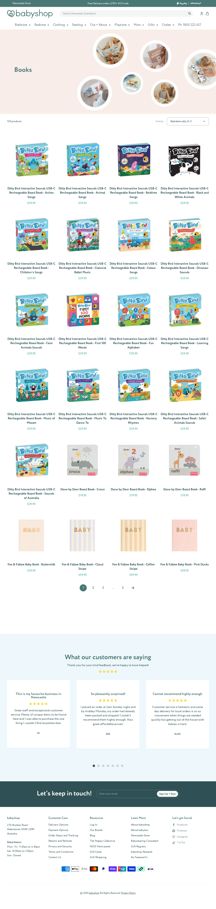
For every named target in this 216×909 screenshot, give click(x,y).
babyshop (94, 893)
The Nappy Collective (102, 841)
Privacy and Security (60, 846)
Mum (137, 25)
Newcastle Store (21, 3)
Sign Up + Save (167, 794)
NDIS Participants (100, 846)
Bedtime (40, 25)
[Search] (189, 13)
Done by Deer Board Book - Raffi (184, 472)
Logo (30, 13)
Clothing (59, 25)
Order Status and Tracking (63, 835)
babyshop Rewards (141, 852)
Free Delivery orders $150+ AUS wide (108, 3)
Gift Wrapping (98, 857)
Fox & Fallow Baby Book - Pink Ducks (184, 545)
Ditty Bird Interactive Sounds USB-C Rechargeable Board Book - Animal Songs (82, 171)
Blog (92, 835)
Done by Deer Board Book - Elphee (133, 472)
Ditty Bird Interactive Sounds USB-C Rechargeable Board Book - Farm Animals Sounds (31, 321)
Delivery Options (58, 825)
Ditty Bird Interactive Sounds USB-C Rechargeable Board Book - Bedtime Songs (133, 171)
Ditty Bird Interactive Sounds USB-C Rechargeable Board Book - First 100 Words (82, 321)
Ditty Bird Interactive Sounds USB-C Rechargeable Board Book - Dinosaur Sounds (184, 246)
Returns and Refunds (60, 841)
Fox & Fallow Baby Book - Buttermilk (31, 545)
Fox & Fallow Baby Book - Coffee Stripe (133, 545)
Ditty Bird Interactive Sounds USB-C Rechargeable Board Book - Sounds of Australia (31, 472)
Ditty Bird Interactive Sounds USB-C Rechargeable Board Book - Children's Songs (31, 246)
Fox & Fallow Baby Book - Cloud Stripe (82, 545)
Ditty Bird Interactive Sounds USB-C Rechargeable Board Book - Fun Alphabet (133, 321)
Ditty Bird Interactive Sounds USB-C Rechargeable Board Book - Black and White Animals (184, 171)
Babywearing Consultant (144, 841)
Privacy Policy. (128, 893)
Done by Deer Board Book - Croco (82, 472)
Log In (93, 825)
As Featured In (139, 857)
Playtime (121, 25)
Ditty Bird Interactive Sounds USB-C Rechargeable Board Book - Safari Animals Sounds (184, 397)
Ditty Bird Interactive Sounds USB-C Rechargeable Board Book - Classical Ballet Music (82, 246)
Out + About (98, 25)
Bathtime (21, 25)
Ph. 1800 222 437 (189, 25)
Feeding (77, 25)
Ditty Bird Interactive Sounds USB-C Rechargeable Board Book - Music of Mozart (31, 397)
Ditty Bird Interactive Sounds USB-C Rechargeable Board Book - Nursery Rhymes (133, 397)
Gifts (151, 25)
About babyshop (140, 825)
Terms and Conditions (61, 852)
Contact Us (54, 857)
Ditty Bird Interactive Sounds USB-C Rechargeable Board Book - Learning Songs (184, 321)
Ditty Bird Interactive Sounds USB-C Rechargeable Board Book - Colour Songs (133, 246)
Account (201, 13)
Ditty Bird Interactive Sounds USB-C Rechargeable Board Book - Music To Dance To (82, 397)
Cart (207, 13)
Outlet (166, 25)
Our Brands (96, 830)
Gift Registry (138, 846)
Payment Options (58, 830)
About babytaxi (139, 830)
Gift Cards (96, 852)
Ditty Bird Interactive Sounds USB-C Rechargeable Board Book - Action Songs (31, 171)
